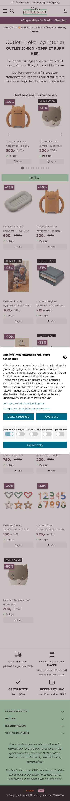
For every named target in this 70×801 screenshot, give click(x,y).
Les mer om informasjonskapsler (23, 403)
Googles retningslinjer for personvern (26, 408)
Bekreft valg (35, 445)
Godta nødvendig (18, 416)
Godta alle (51, 416)
